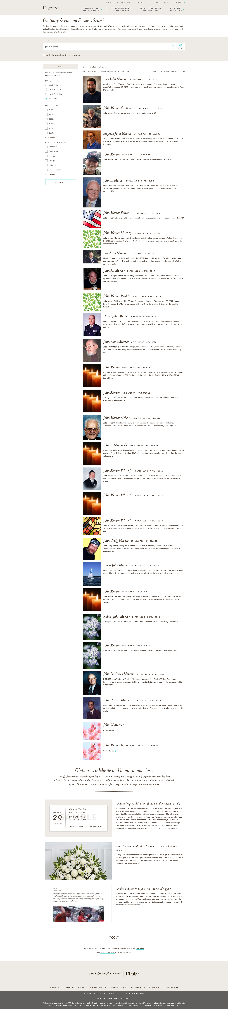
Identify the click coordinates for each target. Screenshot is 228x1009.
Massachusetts (55, 170)
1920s (51, 114)
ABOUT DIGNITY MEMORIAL (118, 2)
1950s (51, 128)
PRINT (167, 2)
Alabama (53, 146)
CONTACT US (141, 2)
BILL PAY (155, 2)
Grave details (108, 730)
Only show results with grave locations (63, 55)
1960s (51, 133)
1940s (51, 123)
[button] (93, 9)
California (53, 151)
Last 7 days (55, 85)
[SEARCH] (180, 45)
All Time (53, 99)
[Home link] (50, 8)
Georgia (52, 160)
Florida (52, 156)
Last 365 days (56, 94)
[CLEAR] (172, 45)
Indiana (52, 165)
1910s (51, 110)
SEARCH (47, 40)
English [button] (178, 2)
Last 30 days (55, 89)
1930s (51, 119)
